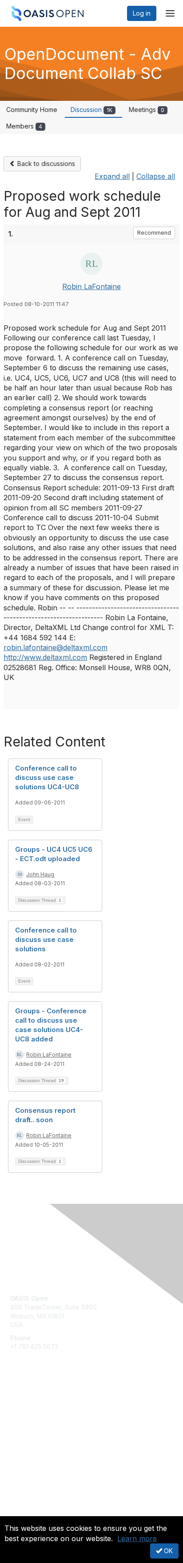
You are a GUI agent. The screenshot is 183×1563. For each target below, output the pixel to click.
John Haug (40, 874)
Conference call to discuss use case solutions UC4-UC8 (47, 777)
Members (24, 126)
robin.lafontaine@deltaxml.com (55, 647)
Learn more (137, 1538)
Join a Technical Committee (50, 1431)
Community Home (31, 109)
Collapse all (155, 176)
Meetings (146, 109)
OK (167, 1551)
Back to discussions (45, 163)
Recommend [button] (154, 232)
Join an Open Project (41, 1418)
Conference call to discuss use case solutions (46, 939)
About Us (23, 1512)
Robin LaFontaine (91, 286)
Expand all (112, 176)
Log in (142, 13)
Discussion (91, 109)
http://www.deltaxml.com (45, 657)
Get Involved (29, 1405)
